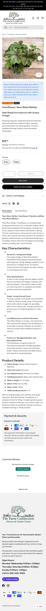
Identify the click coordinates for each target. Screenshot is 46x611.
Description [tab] (7, 211)
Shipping (5, 145)
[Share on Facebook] (14, 203)
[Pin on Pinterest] (18, 203)
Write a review (23, 469)
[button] (38, 18)
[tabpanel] (23, 312)
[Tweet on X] (9, 203)
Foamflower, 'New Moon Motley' (17, 34)
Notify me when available (23, 187)
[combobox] (23, 27)
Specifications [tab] (21, 211)
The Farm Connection (13, 606)
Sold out (31, 174)
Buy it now (23, 181)
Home (4, 34)
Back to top (23, 489)
